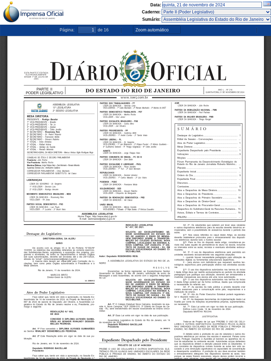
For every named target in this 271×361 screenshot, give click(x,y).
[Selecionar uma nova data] (267, 4)
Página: (67, 29)
